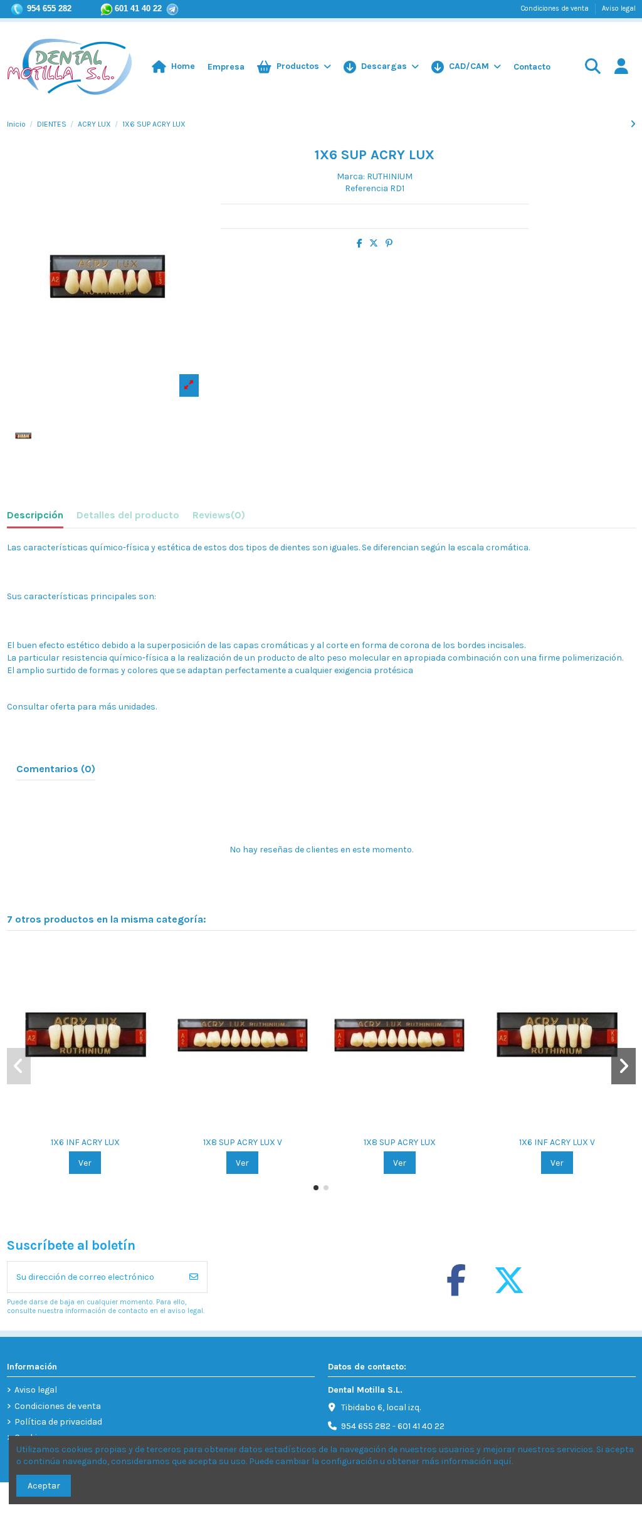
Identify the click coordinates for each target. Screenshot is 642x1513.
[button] (466, 67)
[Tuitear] (373, 243)
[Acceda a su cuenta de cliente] (621, 67)
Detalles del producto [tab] (127, 515)
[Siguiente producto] (633, 124)
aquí (502, 1461)
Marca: (351, 176)
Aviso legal (619, 8)
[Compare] (76, 1125)
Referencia (366, 188)
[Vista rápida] (94, 1125)
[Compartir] (359, 243)
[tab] (218, 517)
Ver (85, 1163)
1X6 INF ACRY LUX (85, 1142)
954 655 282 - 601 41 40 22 (393, 1426)
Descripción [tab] (35, 515)
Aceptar (44, 1485)
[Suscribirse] (194, 1277)
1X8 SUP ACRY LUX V (242, 1142)
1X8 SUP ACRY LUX (400, 1142)
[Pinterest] (389, 243)
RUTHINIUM (390, 176)
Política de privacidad (58, 1421)
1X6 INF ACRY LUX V (557, 1142)
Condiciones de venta (556, 8)
